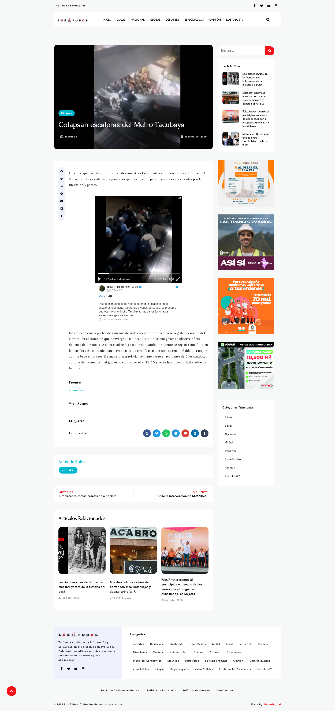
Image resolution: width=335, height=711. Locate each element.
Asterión (215, 652)
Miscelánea (140, 652)
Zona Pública (141, 669)
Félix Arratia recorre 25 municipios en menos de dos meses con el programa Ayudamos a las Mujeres (256, 119)
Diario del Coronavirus (147, 660)
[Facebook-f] (254, 6)
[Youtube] (269, 6)
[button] (268, 20)
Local (121, 19)
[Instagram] (276, 6)
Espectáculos (194, 19)
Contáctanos (225, 690)
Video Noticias (204, 669)
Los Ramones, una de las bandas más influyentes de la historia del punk (81, 586)
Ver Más (68, 470)
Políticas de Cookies (196, 690)
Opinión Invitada (260, 660)
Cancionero (233, 652)
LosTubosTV (234, 19)
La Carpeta (245, 644)
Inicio (107, 19)
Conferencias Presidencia (235, 669)
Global (155, 19)
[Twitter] (262, 6)
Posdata (263, 644)
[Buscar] (269, 50)
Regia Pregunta (179, 669)
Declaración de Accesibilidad (121, 690)
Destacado (177, 644)
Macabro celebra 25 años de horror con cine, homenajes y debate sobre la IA (130, 586)
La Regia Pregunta (216, 660)
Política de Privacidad (161, 690)
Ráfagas (66, 113)
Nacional (138, 19)
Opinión (215, 19)
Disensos (173, 660)
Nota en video (178, 652)
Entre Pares (192, 660)
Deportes (172, 19)
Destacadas (157, 644)
